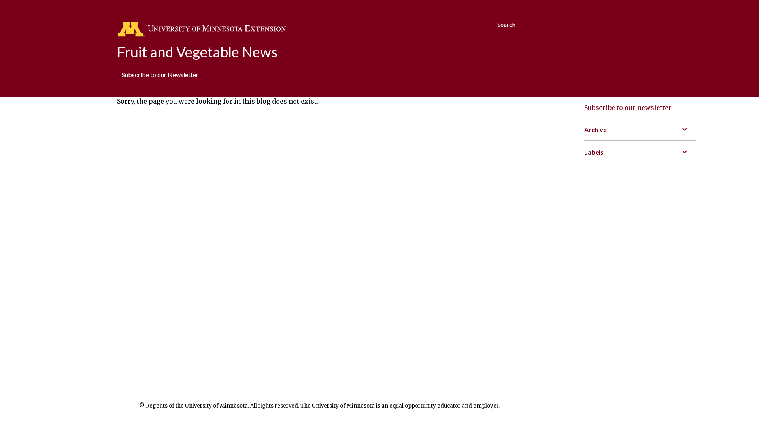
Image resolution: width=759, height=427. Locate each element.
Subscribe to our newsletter (628, 107)
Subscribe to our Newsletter (160, 74)
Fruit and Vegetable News (197, 51)
